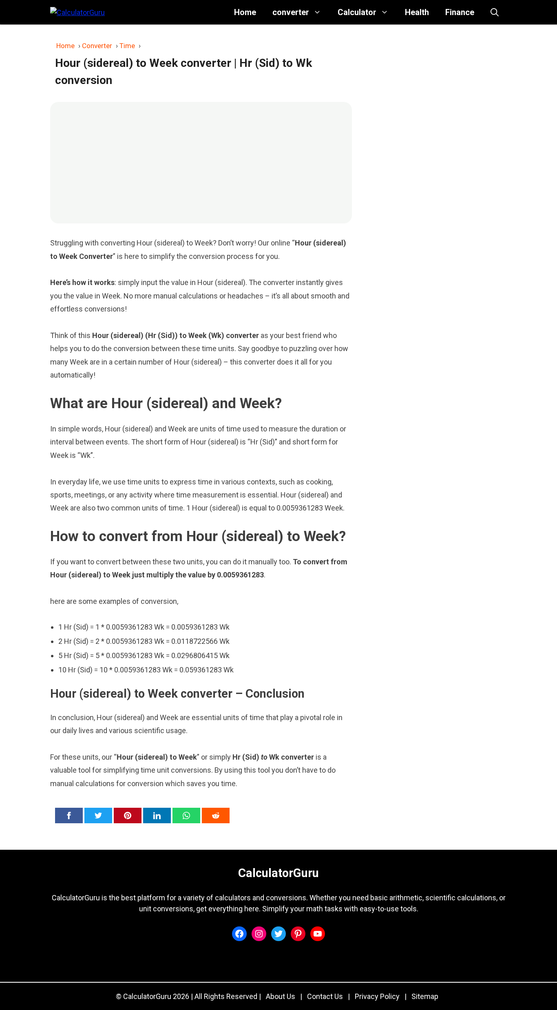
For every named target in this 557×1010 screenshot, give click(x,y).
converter (290, 12)
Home (245, 12)
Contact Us (325, 996)
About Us (280, 996)
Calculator (357, 12)
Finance (459, 12)
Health (417, 12)
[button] (494, 12)
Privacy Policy (377, 996)
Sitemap (424, 996)
